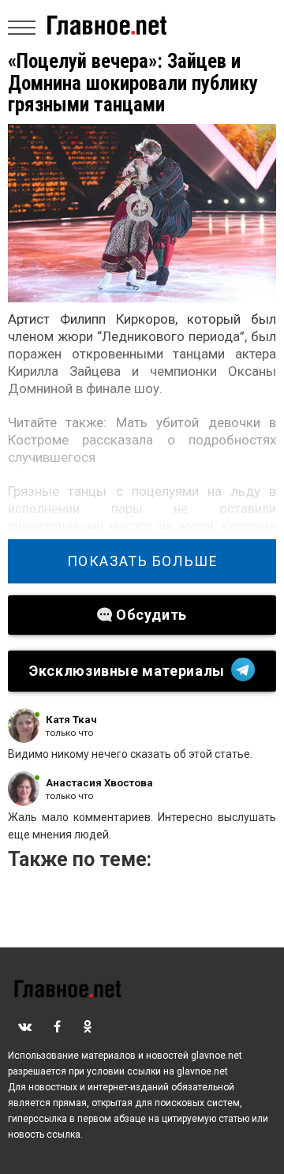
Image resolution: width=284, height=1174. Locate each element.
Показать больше (142, 561)
